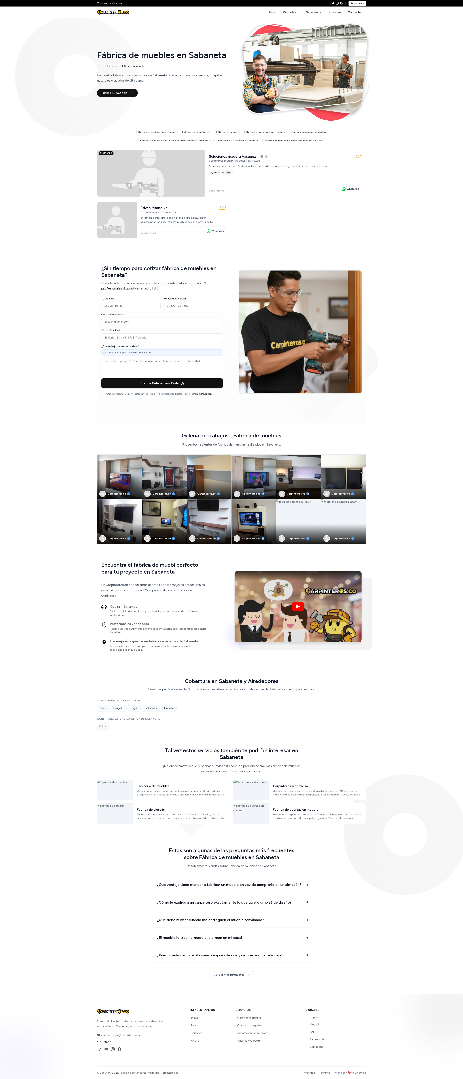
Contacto (354, 12)
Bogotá (314, 1017)
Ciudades (289, 12)
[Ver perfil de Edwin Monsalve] (117, 220)
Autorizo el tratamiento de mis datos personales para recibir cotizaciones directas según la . (159, 394)
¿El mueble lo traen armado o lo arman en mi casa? (200, 937)
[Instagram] (337, 3)
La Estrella (151, 708)
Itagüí (134, 708)
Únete (195, 1040)
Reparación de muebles (252, 1033)
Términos (324, 1072)
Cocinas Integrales (249, 1025)
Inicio (273, 12)
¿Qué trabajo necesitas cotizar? (120, 346)
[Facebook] (341, 3)
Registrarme (357, 3)
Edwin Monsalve (154, 208)
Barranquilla (317, 1039)
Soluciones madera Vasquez (232, 156)
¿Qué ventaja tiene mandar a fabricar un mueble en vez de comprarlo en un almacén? (229, 884)
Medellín (169, 708)
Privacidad (309, 1072)
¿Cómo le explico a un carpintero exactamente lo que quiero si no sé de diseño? (224, 902)
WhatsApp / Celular (174, 298)
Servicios (312, 12)
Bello (103, 708)
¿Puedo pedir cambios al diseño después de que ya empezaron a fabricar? (219, 955)
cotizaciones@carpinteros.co (120, 1035)
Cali (312, 1032)
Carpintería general (249, 1018)
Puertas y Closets (249, 1040)
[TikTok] (333, 3)
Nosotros (334, 12)
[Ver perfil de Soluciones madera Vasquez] (151, 173)
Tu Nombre (107, 298)
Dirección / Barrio (111, 330)
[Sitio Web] (266, 156)
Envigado (118, 708)
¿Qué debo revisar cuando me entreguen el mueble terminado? (210, 920)
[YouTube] (106, 1049)
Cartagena (316, 1046)
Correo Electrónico (112, 314)
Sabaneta (112, 66)
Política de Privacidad (201, 394)
